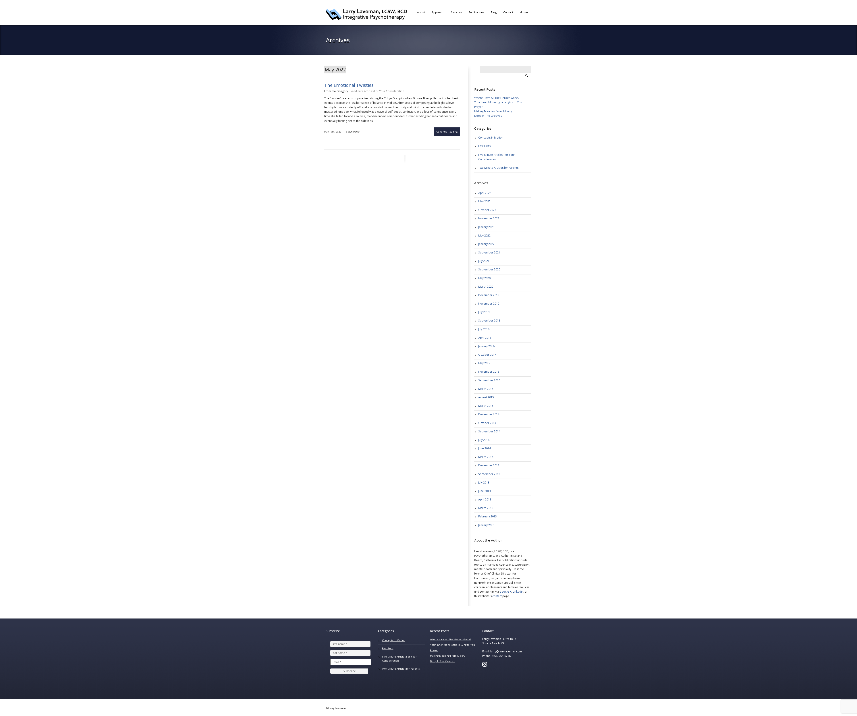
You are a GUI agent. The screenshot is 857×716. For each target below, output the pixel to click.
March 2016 (485, 389)
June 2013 (484, 491)
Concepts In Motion (490, 137)
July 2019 (483, 312)
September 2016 (489, 380)
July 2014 (483, 440)
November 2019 (488, 303)
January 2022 (486, 244)
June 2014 (484, 448)
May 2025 (484, 201)
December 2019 (488, 295)
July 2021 (483, 261)
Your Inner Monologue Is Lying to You (498, 102)
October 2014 (487, 423)
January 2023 (486, 227)
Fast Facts (484, 146)
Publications (476, 12)
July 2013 (483, 482)
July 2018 (483, 329)
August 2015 (486, 397)
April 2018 (484, 338)
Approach (438, 12)
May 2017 (484, 363)
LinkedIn (518, 592)
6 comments (352, 131)
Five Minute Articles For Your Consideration (376, 91)
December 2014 (488, 414)
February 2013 (487, 516)
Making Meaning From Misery (493, 111)
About (421, 12)
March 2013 (485, 508)
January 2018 (486, 346)
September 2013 (489, 474)
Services (456, 12)
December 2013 (488, 465)
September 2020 (489, 269)
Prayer (478, 107)
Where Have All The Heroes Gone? (496, 98)
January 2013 (486, 525)
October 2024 (487, 210)
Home (524, 12)
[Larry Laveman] (366, 14)
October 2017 (487, 355)
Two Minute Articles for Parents (498, 168)
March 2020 (485, 286)
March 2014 (485, 457)
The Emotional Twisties (349, 85)
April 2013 (484, 499)
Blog (494, 12)
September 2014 (489, 431)
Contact (508, 12)
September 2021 (489, 252)
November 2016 (488, 372)
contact (497, 596)
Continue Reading (447, 131)
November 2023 (488, 218)
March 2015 (485, 406)
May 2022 (484, 235)
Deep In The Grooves (488, 116)
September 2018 (489, 320)
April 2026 (484, 193)
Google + (505, 592)
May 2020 (484, 278)
